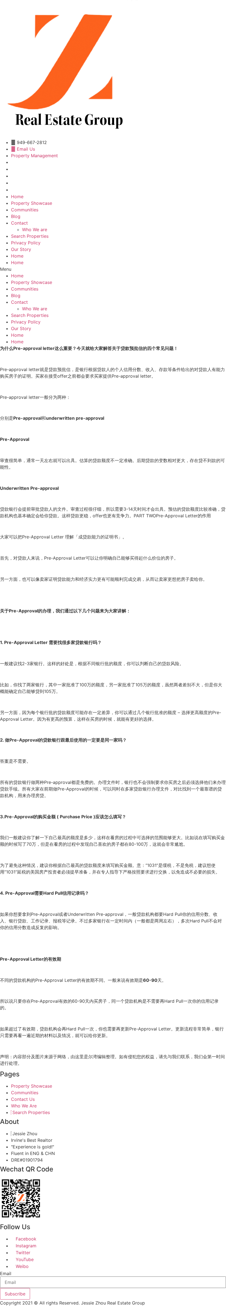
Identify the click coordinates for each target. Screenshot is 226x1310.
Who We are (34, 229)
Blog (15, 216)
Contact (19, 223)
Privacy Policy (26, 242)
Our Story (21, 249)
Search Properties (30, 236)
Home (17, 196)
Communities (24, 209)
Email (5, 1273)
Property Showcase (31, 203)
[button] (113, 269)
